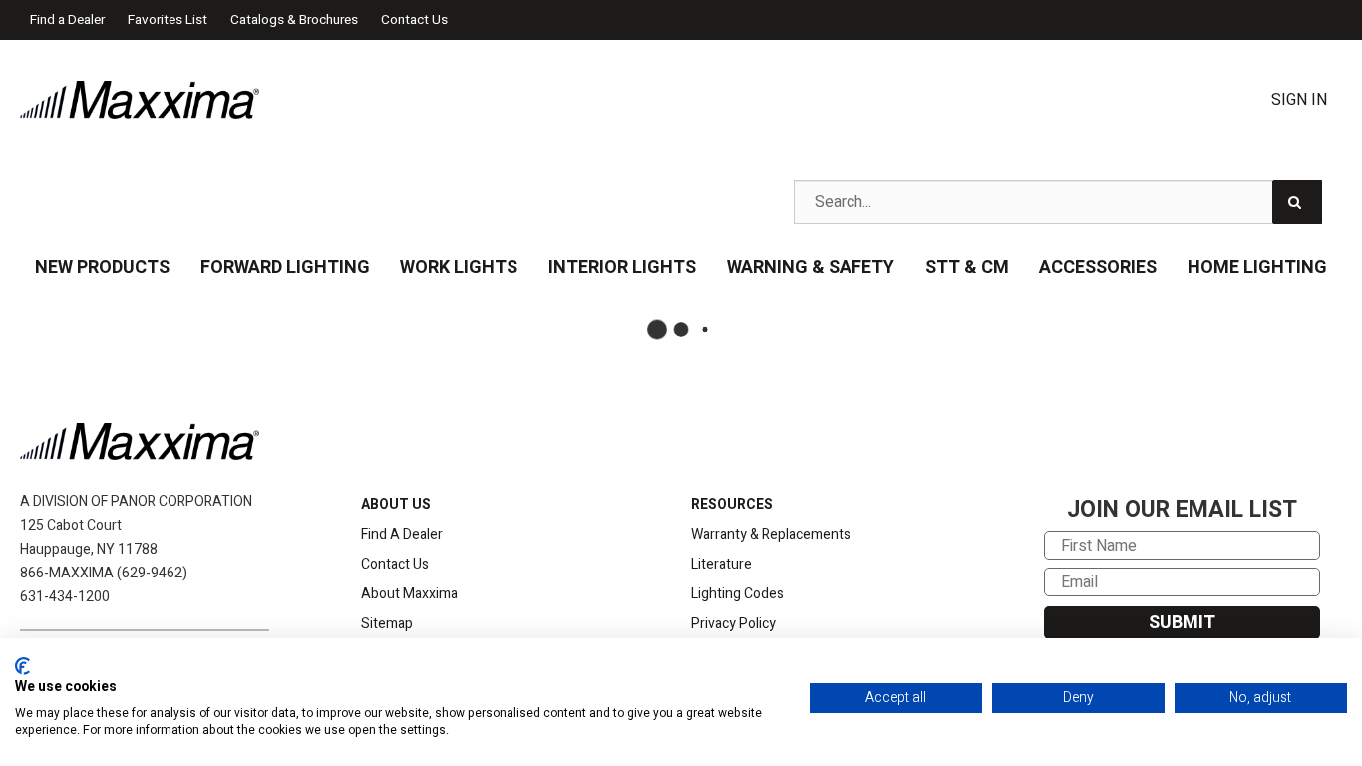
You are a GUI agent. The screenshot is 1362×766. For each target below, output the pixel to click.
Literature (721, 564)
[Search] (1297, 202)
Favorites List (167, 20)
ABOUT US (396, 504)
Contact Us (414, 20)
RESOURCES (732, 504)
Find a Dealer (67, 20)
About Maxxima (409, 593)
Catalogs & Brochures (294, 20)
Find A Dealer (402, 534)
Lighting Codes (737, 593)
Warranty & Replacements (771, 534)
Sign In (1299, 100)
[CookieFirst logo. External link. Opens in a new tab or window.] (22, 666)
